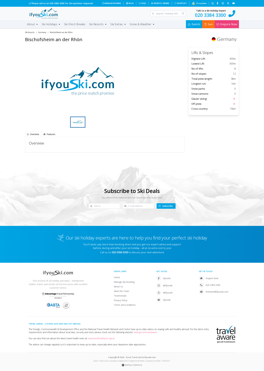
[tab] (33, 134)
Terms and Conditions (125, 304)
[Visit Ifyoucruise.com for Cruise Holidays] (198, 3)
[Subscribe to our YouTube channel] (233, 3)
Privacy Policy (120, 300)
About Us (118, 286)
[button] (78, 81)
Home (117, 277)
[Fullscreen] (126, 111)
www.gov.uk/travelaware (145, 332)
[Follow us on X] (228, 3)
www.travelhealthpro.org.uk (101, 338)
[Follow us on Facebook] (217, 3)
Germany (42, 32)
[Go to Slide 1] (77, 122)
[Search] (183, 13)
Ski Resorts (29, 32)
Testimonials (120, 295)
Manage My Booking (124, 281)
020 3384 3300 (213, 285)
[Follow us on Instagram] (223, 3)
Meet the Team (121, 291)
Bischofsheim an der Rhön (61, 32)
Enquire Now (212, 278)
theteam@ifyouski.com (217, 291)
